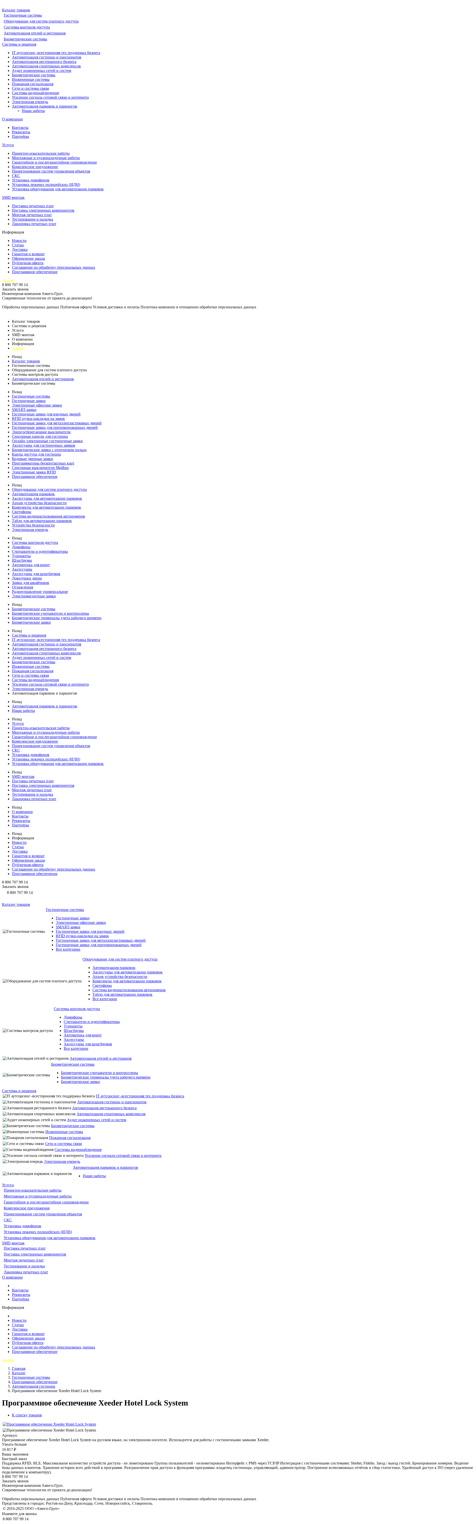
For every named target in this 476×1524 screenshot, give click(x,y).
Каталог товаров (16, 10)
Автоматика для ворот (31, 565)
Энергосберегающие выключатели (41, 432)
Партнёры (20, 136)
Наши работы (33, 111)
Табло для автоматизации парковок (42, 521)
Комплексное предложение (35, 167)
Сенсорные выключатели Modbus (40, 468)
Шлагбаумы (22, 560)
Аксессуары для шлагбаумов (36, 574)
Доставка (20, 249)
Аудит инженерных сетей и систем (41, 70)
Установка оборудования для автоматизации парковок (58, 189)
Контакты (20, 127)
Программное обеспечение (35, 272)
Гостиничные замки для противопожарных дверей (55, 427)
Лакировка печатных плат (34, 224)
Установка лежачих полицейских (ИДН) (46, 184)
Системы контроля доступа (27, 27)
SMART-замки (24, 410)
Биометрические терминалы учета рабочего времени (56, 618)
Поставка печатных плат (33, 206)
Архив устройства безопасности (39, 503)
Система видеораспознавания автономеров (48, 516)
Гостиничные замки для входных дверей (46, 414)
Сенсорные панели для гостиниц (40, 436)
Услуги (8, 145)
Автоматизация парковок (33, 494)
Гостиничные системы (23, 15)
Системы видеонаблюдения (35, 93)
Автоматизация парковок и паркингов (44, 106)
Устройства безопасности (33, 525)
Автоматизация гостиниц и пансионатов (46, 57)
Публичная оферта (27, 263)
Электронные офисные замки (37, 405)
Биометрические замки (31, 622)
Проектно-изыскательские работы (41, 153)
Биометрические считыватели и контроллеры (50, 613)
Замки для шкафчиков (30, 583)
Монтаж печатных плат (32, 215)
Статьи (18, 245)
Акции (8, 280)
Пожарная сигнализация (32, 84)
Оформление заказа (28, 258)
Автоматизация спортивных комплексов (46, 66)
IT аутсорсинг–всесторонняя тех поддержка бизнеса (56, 53)
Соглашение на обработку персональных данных (53, 267)
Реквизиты (21, 132)
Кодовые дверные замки (32, 459)
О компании (12, 119)
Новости (19, 240)
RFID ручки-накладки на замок (38, 418)
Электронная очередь (30, 102)
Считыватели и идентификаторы (40, 551)
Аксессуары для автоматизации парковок (47, 498)
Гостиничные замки (29, 401)
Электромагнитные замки (34, 596)
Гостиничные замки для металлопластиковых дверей (57, 423)
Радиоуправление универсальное (40, 591)
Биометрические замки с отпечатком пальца (49, 450)
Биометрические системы (25, 39)
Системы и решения (19, 44)
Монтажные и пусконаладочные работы (46, 158)
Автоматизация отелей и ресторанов (35, 33)
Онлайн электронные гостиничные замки (47, 441)
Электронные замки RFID (34, 472)
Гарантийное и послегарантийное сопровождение (54, 162)
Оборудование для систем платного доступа (41, 21)
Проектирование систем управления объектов (51, 171)
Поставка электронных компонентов (43, 210)
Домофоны (21, 547)
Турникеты (21, 556)
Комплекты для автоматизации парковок (46, 507)
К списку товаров (27, 1415)
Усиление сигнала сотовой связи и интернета (50, 97)
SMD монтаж (13, 197)
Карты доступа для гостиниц (36, 454)
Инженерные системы (31, 79)
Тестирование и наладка (32, 219)
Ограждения (22, 587)
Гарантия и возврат (28, 254)
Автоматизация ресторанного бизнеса (44, 61)
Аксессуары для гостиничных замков (43, 445)
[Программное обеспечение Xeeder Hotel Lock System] (49, 1424)
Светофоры (21, 512)
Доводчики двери (27, 578)
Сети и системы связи (30, 88)
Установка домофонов (30, 180)
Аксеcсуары (22, 569)
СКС (16, 176)
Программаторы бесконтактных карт (43, 463)
